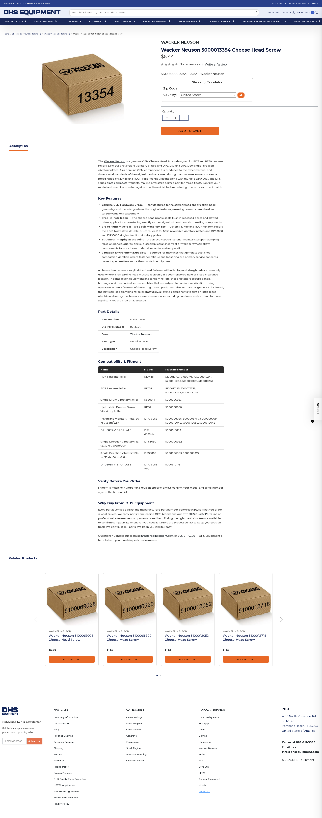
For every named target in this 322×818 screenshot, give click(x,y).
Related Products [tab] (23, 558)
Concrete (131, 735)
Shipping (58, 748)
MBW (202, 773)
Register (273, 12)
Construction (133, 729)
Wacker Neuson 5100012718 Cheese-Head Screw (244, 637)
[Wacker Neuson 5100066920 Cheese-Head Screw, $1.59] (130, 599)
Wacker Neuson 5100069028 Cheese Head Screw (71, 637)
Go (241, 95)
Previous (36, 620)
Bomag (203, 735)
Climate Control (135, 760)
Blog (56, 729)
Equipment (132, 742)
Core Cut (204, 766)
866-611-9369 (186, 535)
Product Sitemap (63, 735)
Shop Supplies (134, 723)
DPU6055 (106, 430)
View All (204, 791)
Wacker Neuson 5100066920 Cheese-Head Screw (129, 637)
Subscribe (34, 741)
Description (18, 146)
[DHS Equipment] (10, 711)
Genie (202, 729)
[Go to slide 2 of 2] (160, 675)
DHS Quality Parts (200, 514)
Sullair (202, 754)
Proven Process (63, 773)
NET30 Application (64, 785)
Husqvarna (205, 742)
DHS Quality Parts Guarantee (70, 779)
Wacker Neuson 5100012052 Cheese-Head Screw (187, 637)
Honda (202, 785)
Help (315, 3)
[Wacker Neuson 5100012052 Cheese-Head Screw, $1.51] (188, 599)
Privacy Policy (61, 803)
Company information (66, 717)
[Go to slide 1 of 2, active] (157, 675)
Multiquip (204, 723)
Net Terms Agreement (67, 791)
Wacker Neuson (114, 161)
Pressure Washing (136, 754)
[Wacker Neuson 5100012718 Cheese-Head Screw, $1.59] (246, 599)
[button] (318, 409)
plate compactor (117, 182)
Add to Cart (72, 659)
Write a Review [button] (216, 64)
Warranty (59, 760)
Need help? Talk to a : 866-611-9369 (27, 3)
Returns (58, 754)
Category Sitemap (64, 742)
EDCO (202, 760)
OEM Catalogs (134, 717)
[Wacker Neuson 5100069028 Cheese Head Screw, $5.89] (72, 599)
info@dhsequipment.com (157, 535)
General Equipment (209, 779)
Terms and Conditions (66, 797)
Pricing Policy (61, 766)
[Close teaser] (312, 421)
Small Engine (133, 748)
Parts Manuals (299, 3)
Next (281, 620)
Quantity (168, 111)
